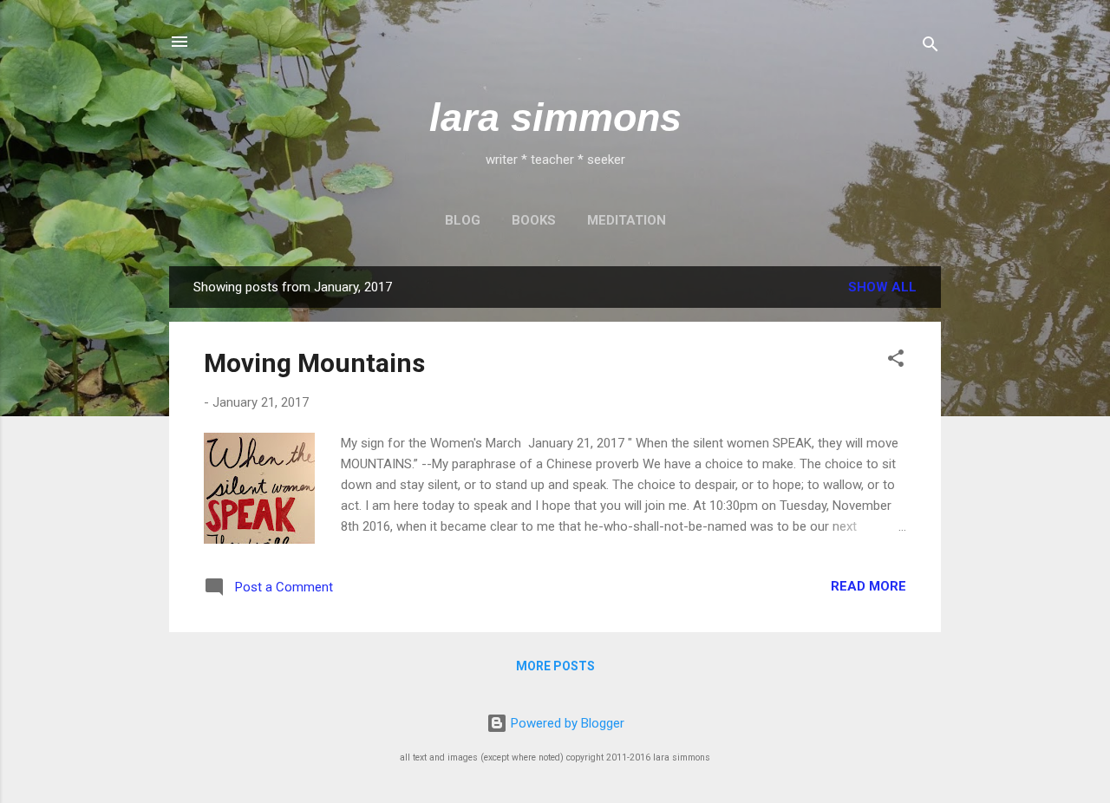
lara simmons (555, 117)
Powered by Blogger (565, 723)
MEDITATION (626, 220)
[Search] (930, 47)
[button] (895, 361)
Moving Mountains (314, 363)
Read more (868, 586)
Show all (882, 287)
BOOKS (534, 220)
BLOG (462, 220)
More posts (555, 666)
